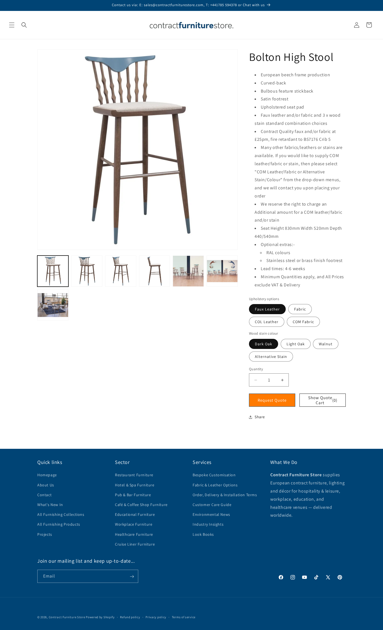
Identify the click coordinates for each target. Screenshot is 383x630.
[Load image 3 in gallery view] (120, 271)
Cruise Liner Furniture (135, 544)
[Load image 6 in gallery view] (222, 271)
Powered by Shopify (100, 617)
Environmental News (211, 514)
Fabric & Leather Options (215, 485)
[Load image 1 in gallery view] (52, 271)
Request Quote (272, 400)
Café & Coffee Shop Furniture (141, 504)
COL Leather (266, 321)
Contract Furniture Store (67, 617)
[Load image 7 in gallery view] (52, 305)
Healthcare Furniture (134, 534)
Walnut (326, 343)
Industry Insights (208, 524)
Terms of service (183, 617)
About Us (45, 485)
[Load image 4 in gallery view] (154, 271)
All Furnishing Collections (60, 514)
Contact (44, 494)
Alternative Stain (271, 356)
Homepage (47, 475)
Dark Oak (263, 343)
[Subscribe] (132, 576)
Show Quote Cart (323, 400)
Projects (44, 534)
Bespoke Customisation (214, 475)
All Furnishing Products (58, 524)
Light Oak (296, 343)
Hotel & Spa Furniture (134, 485)
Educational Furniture (135, 514)
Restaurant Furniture (134, 475)
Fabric (300, 309)
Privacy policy (156, 617)
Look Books (203, 534)
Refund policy (130, 617)
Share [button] (260, 416)
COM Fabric (303, 321)
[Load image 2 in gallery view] (86, 271)
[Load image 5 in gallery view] (188, 271)
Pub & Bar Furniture (133, 494)
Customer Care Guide (212, 504)
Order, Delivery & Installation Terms (225, 494)
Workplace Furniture (133, 524)
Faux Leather (267, 309)
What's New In (50, 504)
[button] (12, 25)
